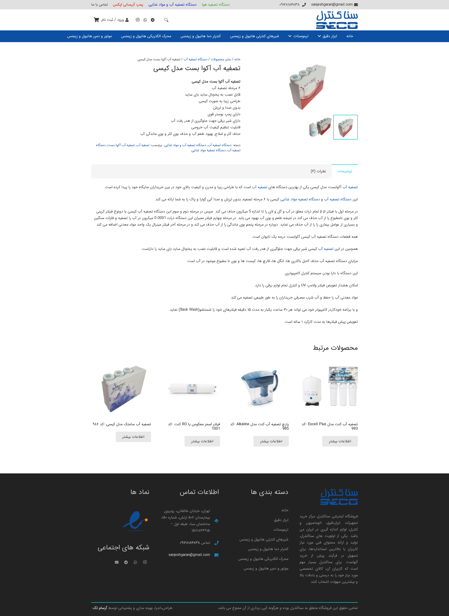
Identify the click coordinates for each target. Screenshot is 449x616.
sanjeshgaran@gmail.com (189, 555)
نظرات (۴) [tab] (318, 171)
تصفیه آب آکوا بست (121, 145)
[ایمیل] (116, 562)
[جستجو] (166, 20)
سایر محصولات (221, 59)
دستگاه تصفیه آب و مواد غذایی (185, 145)
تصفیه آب (142, 145)
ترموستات (280, 530)
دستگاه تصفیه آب (195, 59)
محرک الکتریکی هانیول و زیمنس (263, 559)
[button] (264, 64)
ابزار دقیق (281, 520)
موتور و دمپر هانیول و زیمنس (266, 568)
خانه (237, 59)
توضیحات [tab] (344, 171)
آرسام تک (100, 608)
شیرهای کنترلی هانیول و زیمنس (263, 539)
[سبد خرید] (96, 19)
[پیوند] (337, 20)
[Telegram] (152, 20)
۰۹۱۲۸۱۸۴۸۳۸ (190, 543)
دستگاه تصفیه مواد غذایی (208, 150)
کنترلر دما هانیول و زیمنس (268, 549)
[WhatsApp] (145, 20)
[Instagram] (137, 20)
